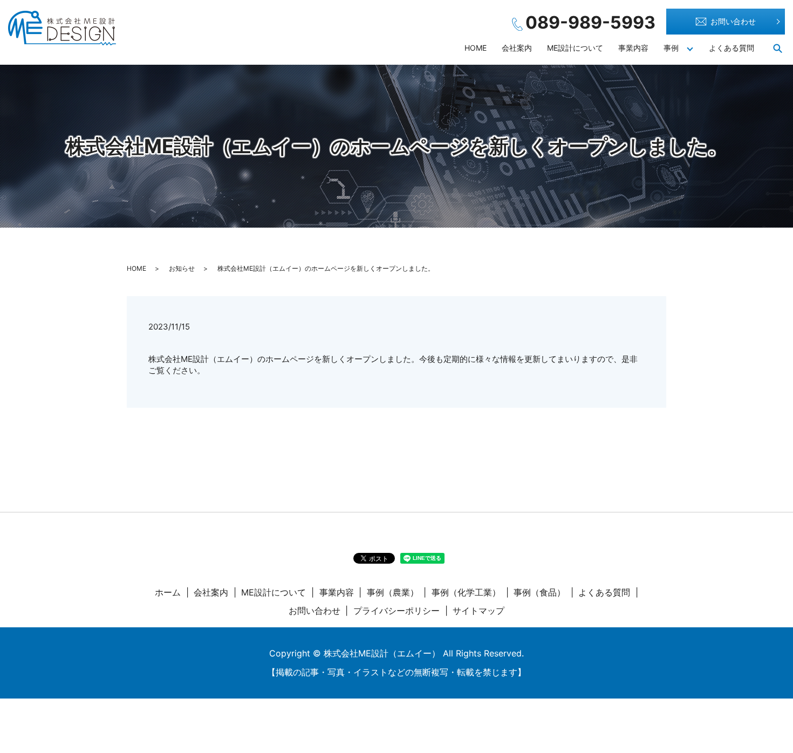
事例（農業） (393, 592)
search (777, 48)
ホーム (168, 592)
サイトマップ (478, 610)
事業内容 (633, 48)
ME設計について (575, 48)
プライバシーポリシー (396, 610)
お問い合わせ (733, 21)
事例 (671, 48)
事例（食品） (539, 592)
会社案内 (517, 48)
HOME (475, 48)
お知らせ (182, 268)
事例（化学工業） (466, 592)
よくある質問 (731, 48)
